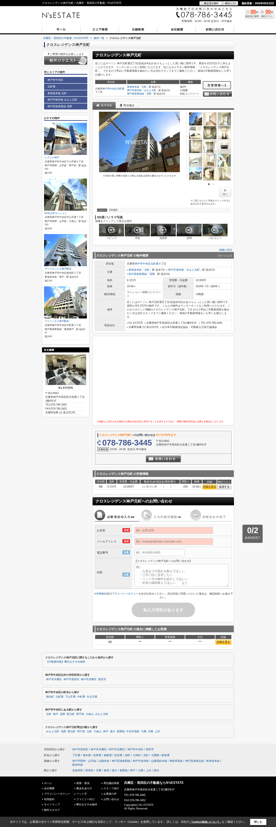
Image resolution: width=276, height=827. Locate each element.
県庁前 (80, 714)
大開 (143, 731)
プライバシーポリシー (125, 593)
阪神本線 (77, 764)
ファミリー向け (85, 799)
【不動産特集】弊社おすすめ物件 (65, 661)
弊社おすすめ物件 (86, 804)
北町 (146, 755)
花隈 (148, 93)
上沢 (157, 731)
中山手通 (92, 696)
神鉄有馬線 (176, 760)
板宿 (106, 770)
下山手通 (70, 696)
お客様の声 (110, 793)
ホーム (48, 783)
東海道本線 (133, 86)
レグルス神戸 (52, 157)
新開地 (121, 731)
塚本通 (87, 755)
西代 (156, 770)
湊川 (112, 731)
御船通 (108, 755)
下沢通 (76, 755)
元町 (144, 86)
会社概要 (49, 788)
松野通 (97, 755)
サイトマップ (52, 804)
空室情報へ (216, 85)
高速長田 (77, 770)
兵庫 (150, 731)
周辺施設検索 (111, 783)
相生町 (50, 696)
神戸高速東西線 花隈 (59, 106)
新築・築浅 (83, 783)
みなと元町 (150, 90)
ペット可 (81, 793)
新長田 (89, 770)
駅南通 (166, 755)
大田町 (137, 755)
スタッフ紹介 (111, 788)
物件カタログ (52, 809)
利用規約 (101, 593)
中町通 (81, 696)
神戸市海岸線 (134, 90)
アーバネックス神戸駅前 (58, 268)
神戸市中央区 (109, 88)
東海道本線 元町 (57, 93)
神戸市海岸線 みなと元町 (62, 99)
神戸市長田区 (71, 679)
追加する (224, 486)
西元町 (71, 714)
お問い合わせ (111, 799)
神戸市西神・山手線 (84, 760)
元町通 (120, 88)
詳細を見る (209, 486)
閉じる (258, 821)
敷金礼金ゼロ (84, 788)
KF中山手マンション (56, 213)
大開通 (155, 755)
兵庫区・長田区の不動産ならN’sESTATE (154, 782)
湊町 (127, 755)
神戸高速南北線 (194, 760)
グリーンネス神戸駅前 (57, 321)
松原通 (118, 755)
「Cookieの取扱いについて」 (205, 822)
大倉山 (90, 714)
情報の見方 (225, 249)
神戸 (55, 714)
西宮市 (102, 679)
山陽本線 (104, 760)
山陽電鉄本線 (159, 760)
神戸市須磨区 (89, 679)
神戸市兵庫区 (54, 679)
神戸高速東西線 (135, 93)
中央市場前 (132, 731)
